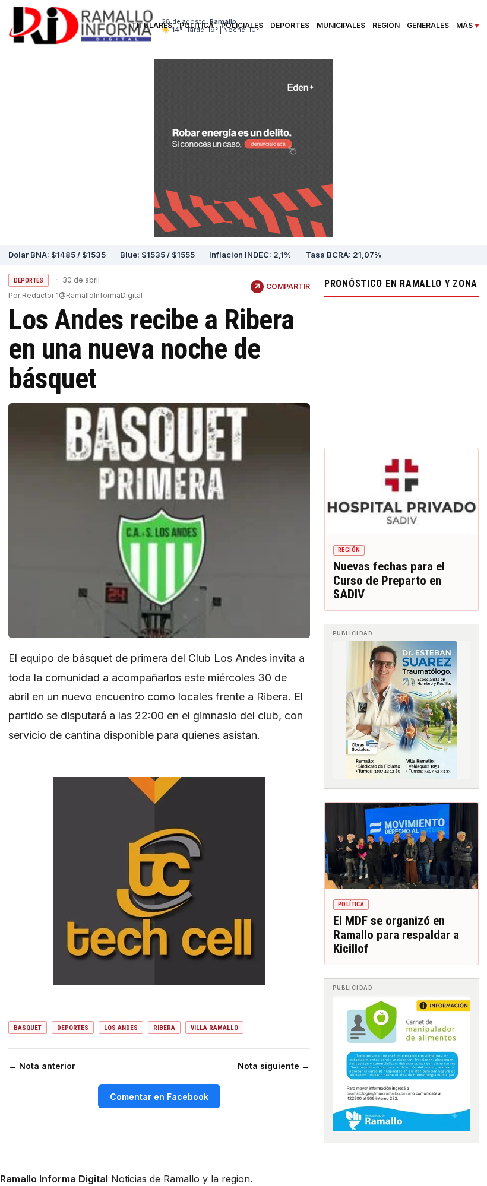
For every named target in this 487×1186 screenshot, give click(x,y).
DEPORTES (28, 280)
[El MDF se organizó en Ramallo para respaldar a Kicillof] (401, 846)
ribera (164, 1028)
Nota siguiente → (274, 1066)
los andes (121, 1028)
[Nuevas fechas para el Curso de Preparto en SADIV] (401, 491)
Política (196, 25)
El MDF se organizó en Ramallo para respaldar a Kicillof (396, 935)
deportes (72, 1028)
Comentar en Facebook (159, 1097)
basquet (28, 1028)
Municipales (341, 25)
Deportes (289, 25)
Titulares (151, 25)
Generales (428, 25)
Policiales (242, 25)
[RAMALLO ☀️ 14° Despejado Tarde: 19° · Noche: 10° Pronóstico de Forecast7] (401, 369)
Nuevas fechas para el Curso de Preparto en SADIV (389, 580)
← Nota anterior (41, 1066)
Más (464, 25)
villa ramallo (214, 1028)
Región (386, 25)
